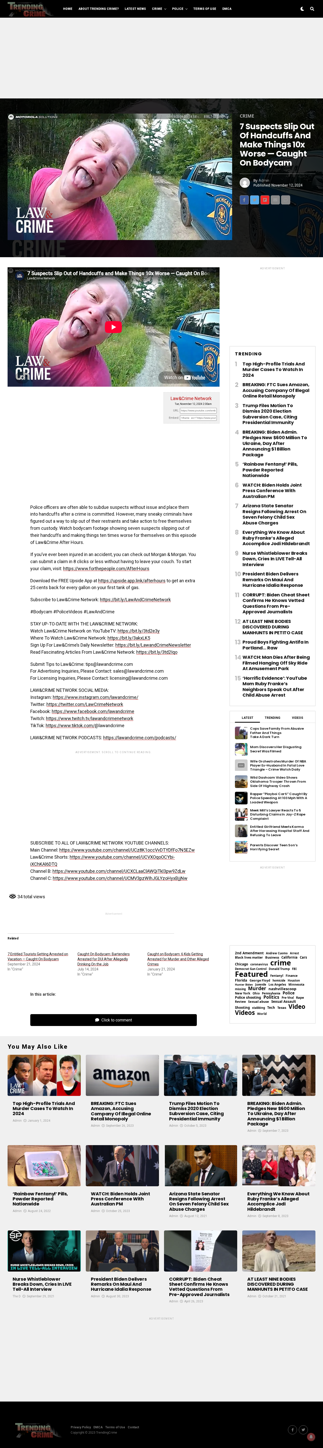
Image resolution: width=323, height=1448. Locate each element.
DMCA (226, 9)
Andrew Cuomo (277, 953)
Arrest (294, 953)
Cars (303, 957)
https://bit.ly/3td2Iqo (156, 652)
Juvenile (260, 984)
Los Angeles (277, 984)
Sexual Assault (283, 1002)
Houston (294, 980)
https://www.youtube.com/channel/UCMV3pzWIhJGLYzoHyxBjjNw (120, 878)
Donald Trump (279, 968)
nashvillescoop (282, 989)
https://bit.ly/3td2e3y (139, 631)
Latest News (135, 9)
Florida (241, 980)
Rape (300, 997)
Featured (251, 974)
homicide (279, 980)
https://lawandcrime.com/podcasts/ (139, 737)
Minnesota (296, 984)
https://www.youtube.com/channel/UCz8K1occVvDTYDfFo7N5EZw (127, 850)
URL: (176, 410)
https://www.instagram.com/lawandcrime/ (95, 697)
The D (17, 1296)
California (289, 957)
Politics (271, 997)
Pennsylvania (271, 993)
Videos (245, 1013)
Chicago (241, 964)
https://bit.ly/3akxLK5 (128, 638)
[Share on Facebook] (244, 199)
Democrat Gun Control (250, 968)
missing (240, 989)
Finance (292, 975)
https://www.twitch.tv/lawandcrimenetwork (89, 718)
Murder (257, 988)
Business (272, 957)
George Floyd (260, 980)
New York (242, 993)
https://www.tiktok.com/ (70, 725)
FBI (294, 968)
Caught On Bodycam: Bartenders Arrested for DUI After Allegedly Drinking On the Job (103, 959)
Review (240, 1001)
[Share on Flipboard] (265, 199)
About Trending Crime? (98, 9)
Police (177, 9)
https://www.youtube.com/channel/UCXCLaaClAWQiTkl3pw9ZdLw (118, 871)
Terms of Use (204, 9)
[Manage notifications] (311, 1437)
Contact (133, 1427)
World (262, 1013)
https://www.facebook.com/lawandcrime (93, 711)
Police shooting (248, 997)
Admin (264, 180)
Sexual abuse (258, 1001)
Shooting (242, 1007)
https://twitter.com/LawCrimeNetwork (84, 704)
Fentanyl (276, 975)
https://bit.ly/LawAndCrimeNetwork (135, 599)
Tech (271, 1007)
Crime (157, 9)
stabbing (258, 1007)
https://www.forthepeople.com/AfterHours (106, 568)
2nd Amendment (249, 953)
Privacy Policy (81, 1427)
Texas (281, 1007)
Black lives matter (249, 957)
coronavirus (259, 964)
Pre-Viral (288, 997)
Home (67, 9)
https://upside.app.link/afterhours (132, 580)
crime (280, 962)
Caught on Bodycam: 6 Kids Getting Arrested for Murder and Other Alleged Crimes (178, 959)
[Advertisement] (161, 58)
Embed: (174, 417)
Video (296, 1007)
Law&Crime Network (191, 398)
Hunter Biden (244, 984)
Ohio (256, 993)
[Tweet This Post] (254, 199)
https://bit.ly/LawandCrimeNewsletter (153, 645)
